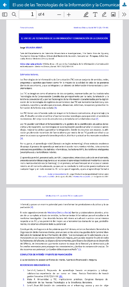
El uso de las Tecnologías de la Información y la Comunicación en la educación (71, 5)
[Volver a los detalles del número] (4, 4)
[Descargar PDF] (124, 4)
